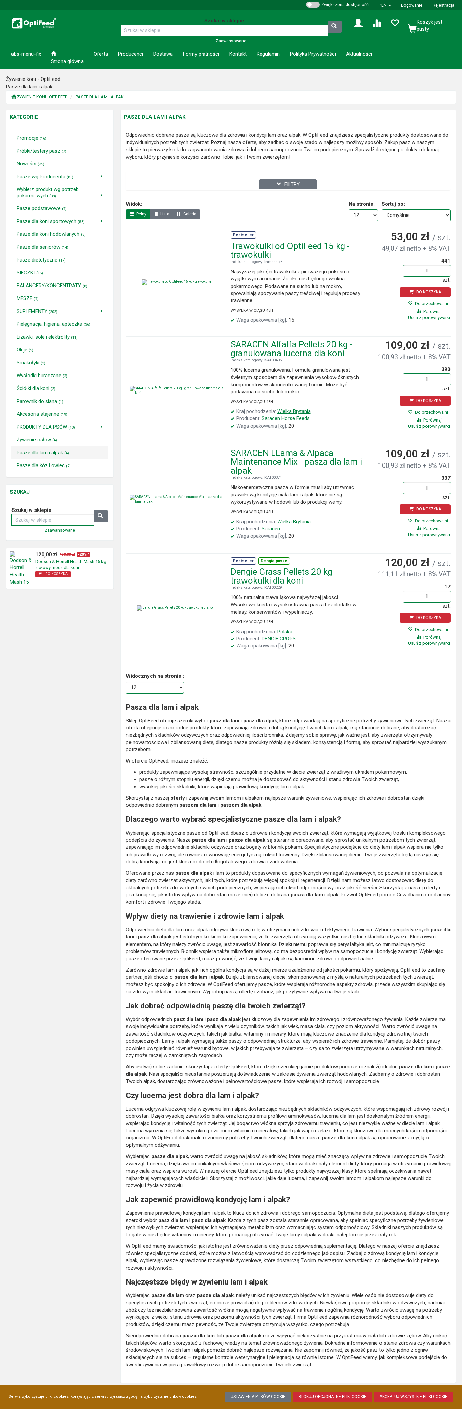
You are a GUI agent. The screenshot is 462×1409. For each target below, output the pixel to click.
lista (164, 214)
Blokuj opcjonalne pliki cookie (332, 1396)
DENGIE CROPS (279, 639)
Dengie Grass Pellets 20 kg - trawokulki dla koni (284, 576)
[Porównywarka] (376, 22)
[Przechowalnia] (394, 22)
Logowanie (411, 5)
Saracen (271, 529)
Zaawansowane (231, 40)
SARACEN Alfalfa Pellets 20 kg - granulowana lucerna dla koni (291, 348)
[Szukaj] (335, 27)
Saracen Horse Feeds (286, 418)
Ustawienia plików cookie (258, 1396)
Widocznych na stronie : (155, 676)
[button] (385, 5)
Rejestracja (443, 5)
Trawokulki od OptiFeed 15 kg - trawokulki (290, 250)
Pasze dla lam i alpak (100, 96)
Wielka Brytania (294, 411)
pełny (140, 214)
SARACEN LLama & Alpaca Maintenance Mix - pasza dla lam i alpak (296, 462)
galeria (189, 214)
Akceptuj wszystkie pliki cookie (413, 1396)
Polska (284, 632)
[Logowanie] (358, 22)
